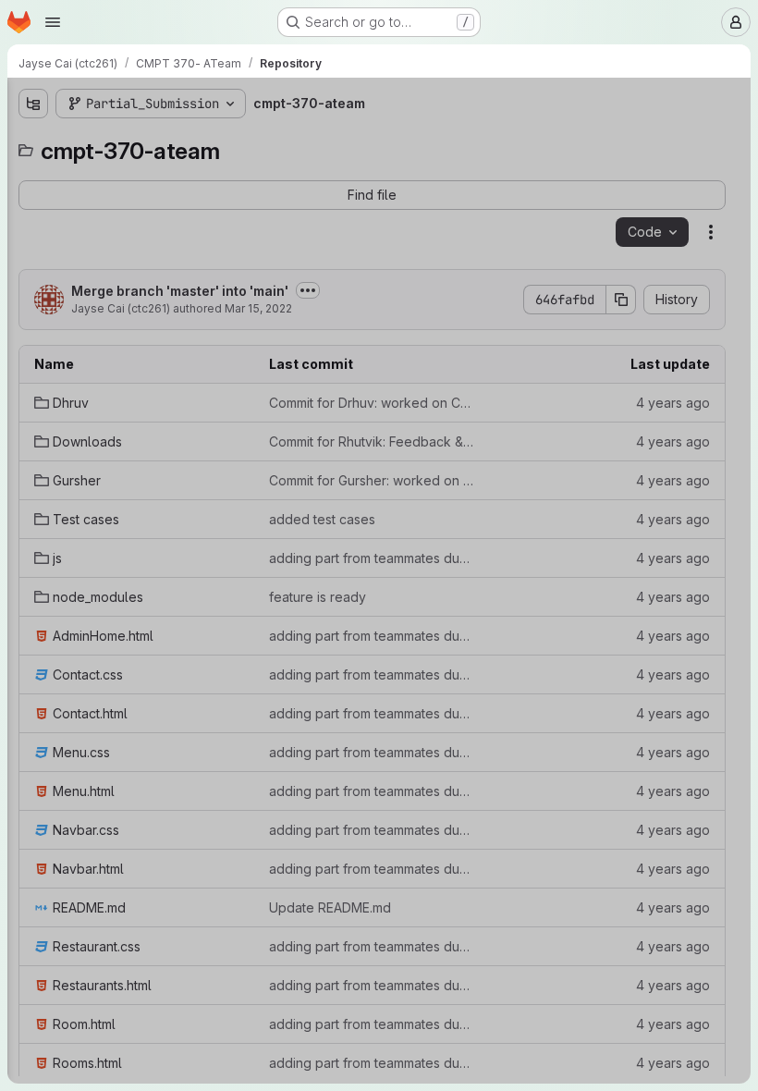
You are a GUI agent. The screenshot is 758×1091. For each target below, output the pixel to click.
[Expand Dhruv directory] (33, 173)
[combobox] (151, 140)
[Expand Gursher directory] (33, 232)
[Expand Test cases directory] (33, 262)
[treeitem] (153, 173)
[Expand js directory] (33, 291)
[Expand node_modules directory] (33, 321)
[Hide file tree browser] (33, 103)
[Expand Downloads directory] (33, 202)
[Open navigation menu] (52, 22)
